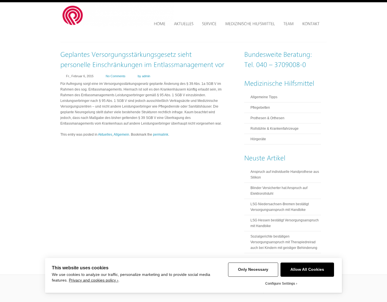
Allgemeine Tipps (263, 97)
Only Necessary (253, 269)
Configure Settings (280, 284)
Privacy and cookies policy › (93, 280)
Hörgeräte (258, 139)
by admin (144, 76)
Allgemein (121, 135)
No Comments (116, 76)
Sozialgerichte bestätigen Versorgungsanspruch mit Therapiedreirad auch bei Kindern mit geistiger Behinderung (283, 242)
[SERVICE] (209, 24)
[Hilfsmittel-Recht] (117, 25)
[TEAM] (288, 24)
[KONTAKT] (311, 24)
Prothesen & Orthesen (267, 118)
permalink (160, 135)
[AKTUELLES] (184, 24)
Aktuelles (105, 135)
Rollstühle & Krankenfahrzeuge (274, 129)
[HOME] (159, 24)
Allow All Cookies (307, 269)
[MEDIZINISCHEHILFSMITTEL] (250, 24)
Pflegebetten (260, 108)
